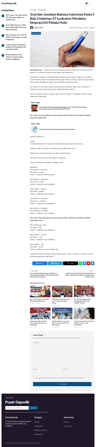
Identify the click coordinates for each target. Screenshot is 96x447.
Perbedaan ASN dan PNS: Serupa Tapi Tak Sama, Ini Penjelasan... (38, 323)
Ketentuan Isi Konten (40, 430)
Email (65, 369)
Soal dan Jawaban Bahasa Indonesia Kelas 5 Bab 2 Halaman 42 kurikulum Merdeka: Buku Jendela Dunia (80, 275)
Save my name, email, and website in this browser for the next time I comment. (59, 378)
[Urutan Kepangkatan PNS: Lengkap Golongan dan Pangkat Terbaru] (84, 297)
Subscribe (33, 408)
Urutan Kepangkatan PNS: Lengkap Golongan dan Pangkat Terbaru (82, 301)
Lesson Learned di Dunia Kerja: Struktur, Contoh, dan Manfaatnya (84, 323)
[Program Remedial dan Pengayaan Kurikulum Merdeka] (34, 132)
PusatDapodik (9, 3)
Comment (36, 342)
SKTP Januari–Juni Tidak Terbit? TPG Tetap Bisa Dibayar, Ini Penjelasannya (16, 17)
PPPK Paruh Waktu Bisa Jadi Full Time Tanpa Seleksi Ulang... (61, 301)
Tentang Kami (38, 426)
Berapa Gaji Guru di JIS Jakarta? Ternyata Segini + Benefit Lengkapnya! (15, 57)
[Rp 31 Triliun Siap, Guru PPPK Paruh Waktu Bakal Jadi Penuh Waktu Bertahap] (40, 297)
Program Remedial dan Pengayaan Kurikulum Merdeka (57, 129)
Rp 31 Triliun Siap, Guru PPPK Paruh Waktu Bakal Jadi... (39, 300)
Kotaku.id (66, 422)
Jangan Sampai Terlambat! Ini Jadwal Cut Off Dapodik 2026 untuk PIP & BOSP (16, 47)
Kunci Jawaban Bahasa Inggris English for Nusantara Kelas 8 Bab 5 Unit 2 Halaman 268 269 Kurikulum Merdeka (44, 275)
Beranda (37, 422)
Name (35, 369)
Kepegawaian (36, 33)
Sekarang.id (67, 426)
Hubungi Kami (38, 434)
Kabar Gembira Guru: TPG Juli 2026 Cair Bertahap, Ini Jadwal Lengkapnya (16, 37)
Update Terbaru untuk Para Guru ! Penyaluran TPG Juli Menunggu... (60, 323)
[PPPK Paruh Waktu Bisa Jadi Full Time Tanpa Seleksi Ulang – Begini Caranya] (62, 297)
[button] (92, 263)
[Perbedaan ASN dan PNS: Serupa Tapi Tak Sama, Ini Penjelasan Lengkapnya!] (40, 319)
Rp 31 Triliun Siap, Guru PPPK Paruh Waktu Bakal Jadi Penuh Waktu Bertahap (16, 27)
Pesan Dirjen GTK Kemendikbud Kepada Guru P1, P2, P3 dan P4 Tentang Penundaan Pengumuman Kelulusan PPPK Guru (62, 108)
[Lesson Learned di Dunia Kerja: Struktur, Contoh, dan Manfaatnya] (84, 319)
